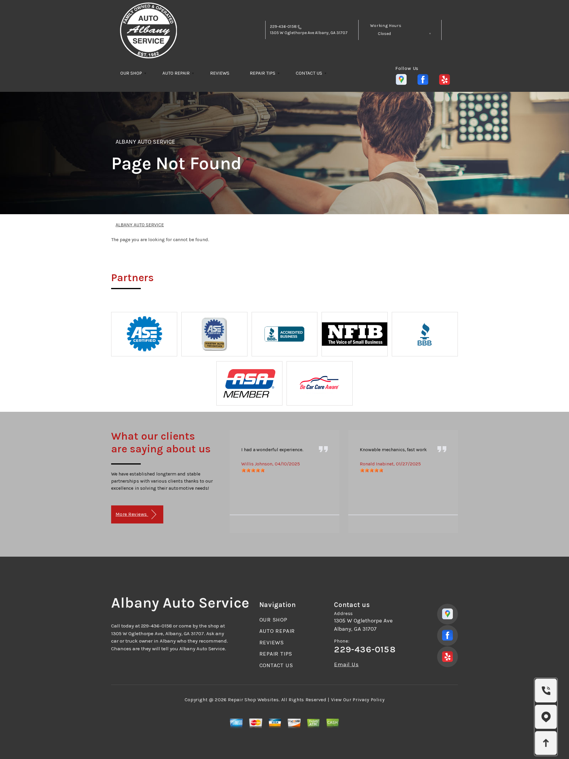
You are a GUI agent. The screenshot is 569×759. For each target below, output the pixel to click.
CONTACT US (309, 73)
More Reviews (132, 514)
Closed (384, 33)
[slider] (253, 470)
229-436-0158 (283, 26)
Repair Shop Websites (253, 699)
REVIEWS (219, 73)
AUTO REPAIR (176, 73)
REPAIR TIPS (262, 73)
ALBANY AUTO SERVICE (145, 141)
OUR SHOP (131, 73)
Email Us (346, 664)
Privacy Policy (368, 699)
